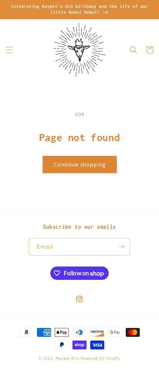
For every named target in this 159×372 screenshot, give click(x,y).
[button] (9, 50)
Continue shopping (80, 164)
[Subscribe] (122, 246)
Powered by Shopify (101, 358)
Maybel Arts (67, 358)
